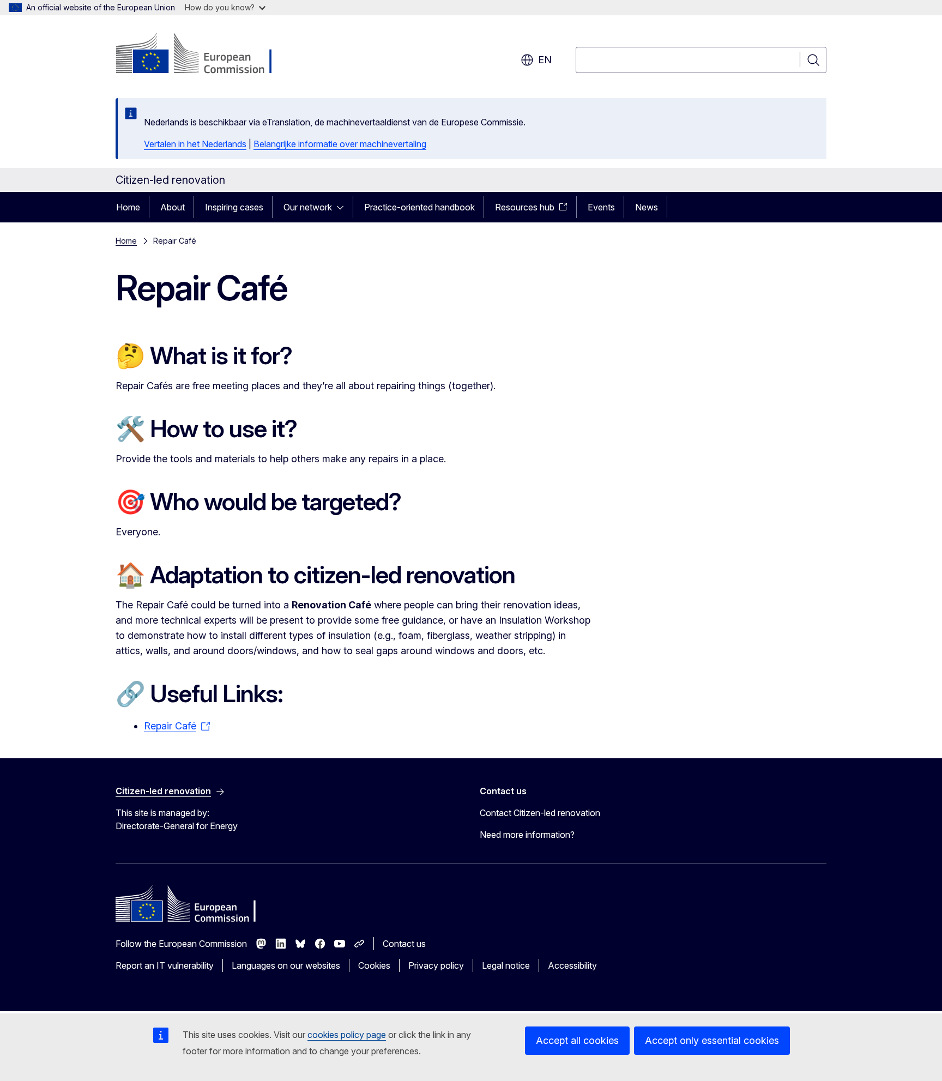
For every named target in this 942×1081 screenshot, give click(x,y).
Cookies (374, 965)
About (172, 207)
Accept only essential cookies (712, 1040)
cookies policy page (346, 1034)
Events (601, 207)
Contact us (404, 943)
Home (128, 207)
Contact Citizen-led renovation (540, 812)
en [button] (545, 59)
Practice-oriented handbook (419, 207)
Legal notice (506, 965)
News (646, 207)
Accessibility (572, 965)
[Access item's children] (343, 207)
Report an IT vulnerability (165, 965)
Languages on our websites (286, 965)
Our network (307, 207)
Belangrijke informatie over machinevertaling (339, 143)
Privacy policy (436, 965)
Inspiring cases (234, 207)
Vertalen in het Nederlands (195, 143)
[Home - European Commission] (204, 54)
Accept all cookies (577, 1040)
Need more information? (527, 834)
